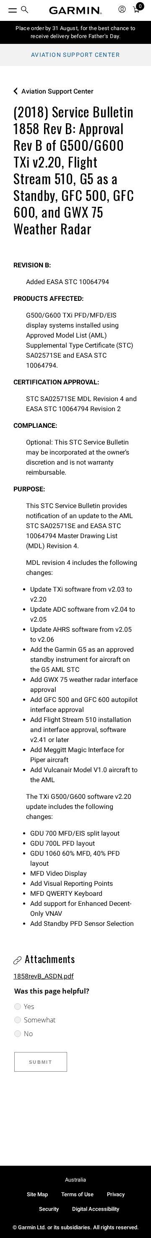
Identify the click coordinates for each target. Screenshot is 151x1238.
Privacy (116, 1194)
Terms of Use (77, 1194)
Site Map (37, 1194)
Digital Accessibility (95, 1209)
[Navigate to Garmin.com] (75, 10)
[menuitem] (24, 10)
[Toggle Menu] (5, 8)
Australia (75, 1180)
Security (49, 1209)
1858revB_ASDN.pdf (43, 976)
